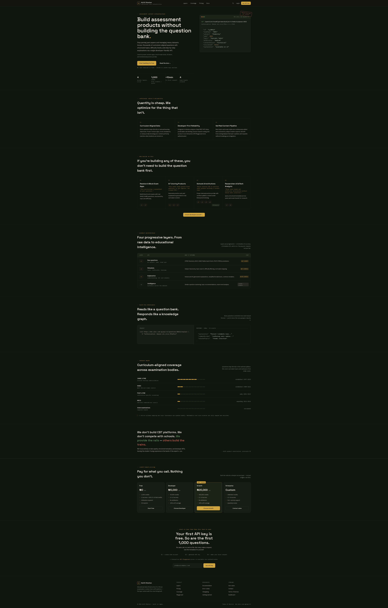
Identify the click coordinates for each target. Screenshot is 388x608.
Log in (238, 3)
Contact (230, 589)
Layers (185, 3)
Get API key (245, 3)
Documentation (207, 585)
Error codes (206, 589)
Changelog (205, 592)
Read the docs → (165, 63)
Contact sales (237, 508)
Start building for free (146, 63)
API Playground (185, 559)
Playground (180, 595)
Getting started (207, 595)
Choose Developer (180, 508)
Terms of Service (233, 592)
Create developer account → (194, 215)
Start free (151, 508)
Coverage (193, 3)
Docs (208, 3)
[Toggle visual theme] (233, 3)
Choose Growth (208, 508)
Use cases (231, 585)
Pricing (201, 3)
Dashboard (231, 595)
